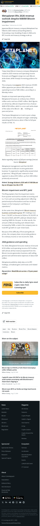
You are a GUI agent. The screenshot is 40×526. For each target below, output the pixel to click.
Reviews (24, 438)
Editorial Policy (14, 304)
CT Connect (25, 467)
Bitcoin (4, 416)
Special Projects (6, 458)
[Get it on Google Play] (18, 498)
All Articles (25, 409)
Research (4, 455)
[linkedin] (6, 502)
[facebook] (13, 502)
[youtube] (20, 502)
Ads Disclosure (6, 487)
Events (24, 460)
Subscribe (20, 293)
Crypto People (26, 416)
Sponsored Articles (7, 448)
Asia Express (25, 423)
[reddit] (24, 502)
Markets (4, 412)
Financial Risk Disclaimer (6, 491)
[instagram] (17, 502)
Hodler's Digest (26, 419)
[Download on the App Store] (7, 498)
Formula (24, 448)
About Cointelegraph (8, 476)
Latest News (5, 25)
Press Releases (6, 451)
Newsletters (5, 480)
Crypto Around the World (27, 434)
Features (24, 412)
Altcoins (4, 423)
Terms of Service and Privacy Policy (11, 523)
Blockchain (5, 426)
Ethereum (5, 419)
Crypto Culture (26, 429)
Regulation (5, 429)
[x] (3, 502)
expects (18, 85)
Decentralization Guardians (27, 456)
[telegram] (10, 502)
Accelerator (25, 451)
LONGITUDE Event (27, 463)
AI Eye (23, 426)
